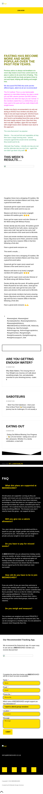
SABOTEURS (15, 396)
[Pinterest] (33, 769)
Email (5, 687)
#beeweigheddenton (28, 321)
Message (6, 718)
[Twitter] (24, 769)
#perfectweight (22, 328)
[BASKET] (33, 3)
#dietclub (34, 326)
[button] (39, 3)
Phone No (7, 694)
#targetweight (25, 333)
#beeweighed (12, 318)
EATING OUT (15, 426)
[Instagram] (14, 769)
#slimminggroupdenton (29, 330)
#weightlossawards (14, 335)
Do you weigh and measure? (18, 608)
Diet (24, 338)
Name (5, 680)
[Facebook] (4, 769)
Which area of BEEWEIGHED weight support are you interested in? (20, 703)
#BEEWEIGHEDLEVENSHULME (18, 326)
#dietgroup (11, 328)
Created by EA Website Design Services (13, 785)
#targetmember (13, 333)
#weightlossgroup (29, 335)
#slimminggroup (13, 330)
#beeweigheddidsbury (15, 323)
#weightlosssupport (14, 338)
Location (6, 711)
